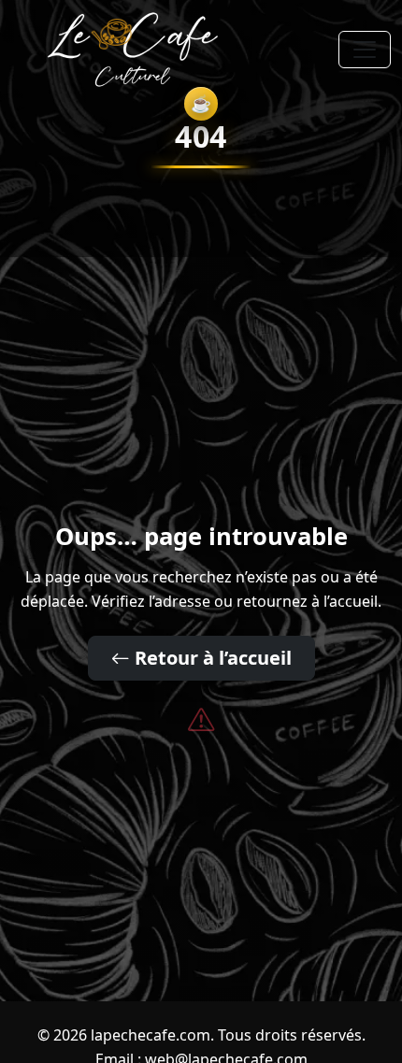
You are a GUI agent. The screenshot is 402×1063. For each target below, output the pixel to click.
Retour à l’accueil (211, 657)
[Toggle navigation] (364, 49)
